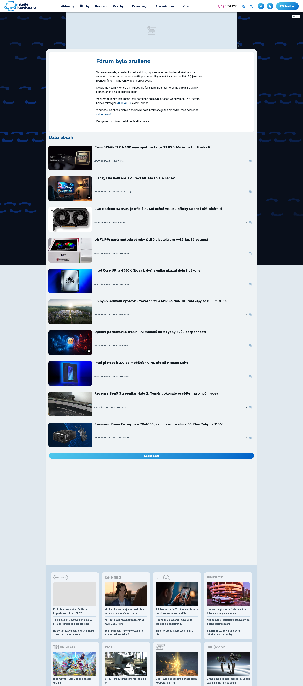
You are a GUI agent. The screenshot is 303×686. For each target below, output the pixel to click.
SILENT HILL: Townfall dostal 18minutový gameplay (224, 632)
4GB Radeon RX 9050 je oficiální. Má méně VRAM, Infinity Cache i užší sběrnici (158, 209)
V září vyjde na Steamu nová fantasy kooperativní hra (176, 680)
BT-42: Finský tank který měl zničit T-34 (126, 680)
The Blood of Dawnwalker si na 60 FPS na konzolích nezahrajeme (72, 622)
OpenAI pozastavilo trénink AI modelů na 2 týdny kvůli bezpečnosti (150, 332)
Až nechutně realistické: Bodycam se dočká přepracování (228, 622)
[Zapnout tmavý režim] (270, 6)
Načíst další (151, 455)
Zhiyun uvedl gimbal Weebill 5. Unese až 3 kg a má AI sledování (228, 680)
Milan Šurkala (102, 161)
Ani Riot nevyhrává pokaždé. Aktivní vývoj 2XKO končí (125, 622)
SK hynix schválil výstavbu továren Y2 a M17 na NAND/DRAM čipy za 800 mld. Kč (160, 301)
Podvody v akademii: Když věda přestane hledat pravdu (174, 622)
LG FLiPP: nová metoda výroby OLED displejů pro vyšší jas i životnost (151, 240)
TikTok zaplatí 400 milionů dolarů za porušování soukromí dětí (177, 611)
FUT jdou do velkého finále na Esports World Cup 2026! (70, 611)
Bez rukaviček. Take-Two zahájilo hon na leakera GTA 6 (124, 632)
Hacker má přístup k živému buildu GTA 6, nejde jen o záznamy (227, 611)
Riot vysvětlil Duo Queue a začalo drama (72, 680)
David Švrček (101, 407)
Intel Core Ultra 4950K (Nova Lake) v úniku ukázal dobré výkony (147, 270)
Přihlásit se (287, 6)
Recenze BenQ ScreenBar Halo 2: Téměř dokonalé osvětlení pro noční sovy (156, 393)
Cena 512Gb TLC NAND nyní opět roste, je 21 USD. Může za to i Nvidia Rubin (155, 147)
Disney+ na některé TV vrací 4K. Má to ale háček (134, 178)
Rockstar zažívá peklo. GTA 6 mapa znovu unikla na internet (73, 632)
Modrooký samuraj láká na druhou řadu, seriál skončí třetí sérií (125, 611)
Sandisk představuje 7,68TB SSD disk (175, 632)
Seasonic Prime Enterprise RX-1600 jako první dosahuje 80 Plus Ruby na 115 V (158, 424)
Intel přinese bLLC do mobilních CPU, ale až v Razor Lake (141, 363)
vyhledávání (103, 114)
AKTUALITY (124, 103)
